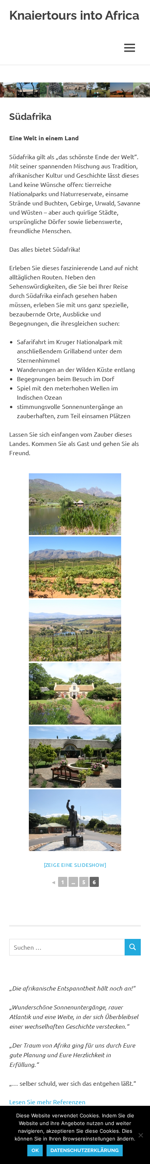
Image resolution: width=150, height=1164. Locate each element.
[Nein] (140, 1135)
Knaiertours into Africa (74, 15)
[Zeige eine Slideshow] (75, 864)
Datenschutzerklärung (84, 1150)
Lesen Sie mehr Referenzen (47, 1101)
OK (35, 1150)
